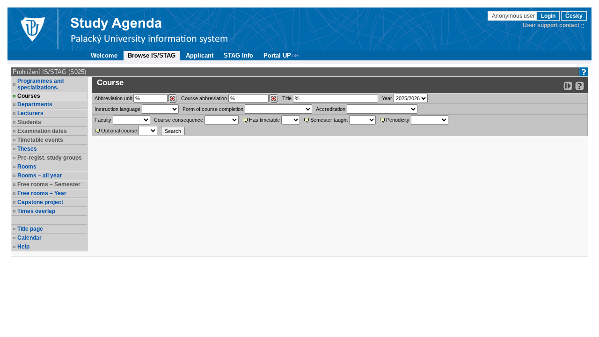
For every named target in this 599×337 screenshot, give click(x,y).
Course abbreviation (204, 98)
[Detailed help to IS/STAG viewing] (579, 86)
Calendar (29, 237)
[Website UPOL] (32, 29)
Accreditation (330, 109)
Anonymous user (514, 16)
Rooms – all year (39, 175)
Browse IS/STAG (151, 55)
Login (548, 16)
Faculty (103, 120)
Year (387, 98)
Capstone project (40, 202)
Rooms (27, 166)
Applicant (199, 55)
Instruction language (117, 109)
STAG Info (238, 55)
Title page (30, 229)
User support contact (551, 25)
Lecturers (30, 113)
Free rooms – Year (41, 193)
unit (113, 98)
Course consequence (178, 120)
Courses (28, 96)
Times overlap (36, 211)
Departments (34, 104)
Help (23, 246)
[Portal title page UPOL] (149, 29)
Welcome (104, 55)
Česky (574, 16)
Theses (27, 149)
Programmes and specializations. (40, 84)
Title (287, 98)
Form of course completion (213, 109)
